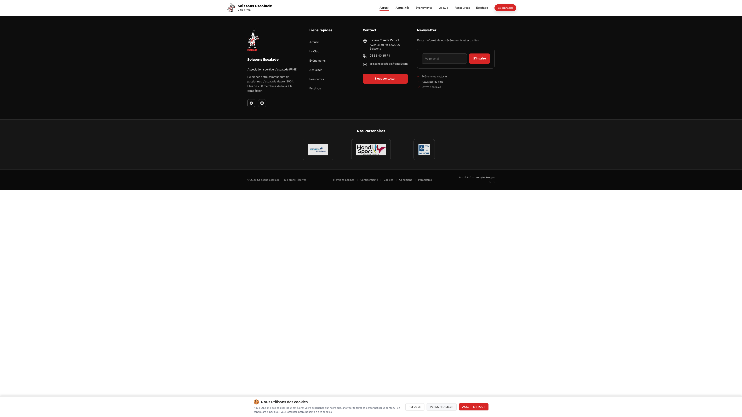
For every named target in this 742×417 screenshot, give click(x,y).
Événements (317, 61)
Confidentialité (369, 180)
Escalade (315, 88)
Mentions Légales (343, 180)
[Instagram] (262, 103)
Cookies (388, 180)
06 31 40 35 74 (380, 56)
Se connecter (505, 8)
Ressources (316, 79)
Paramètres (425, 180)
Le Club (314, 51)
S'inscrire (479, 58)
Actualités (315, 70)
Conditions (405, 180)
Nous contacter (385, 79)
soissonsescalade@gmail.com (389, 64)
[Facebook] (251, 103)
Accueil (314, 42)
